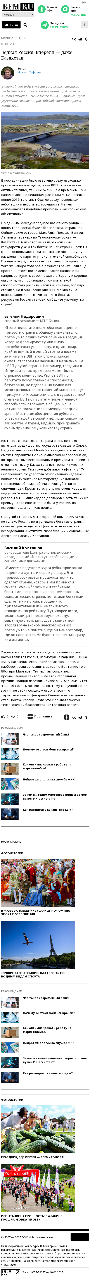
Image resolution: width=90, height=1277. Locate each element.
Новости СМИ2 (11, 841)
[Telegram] (80, 39)
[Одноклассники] (86, 39)
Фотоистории (12, 853)
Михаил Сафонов (29, 72)
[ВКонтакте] (74, 39)
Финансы (7, 44)
